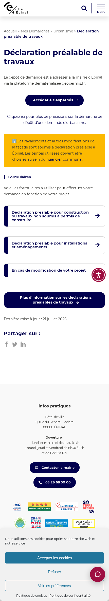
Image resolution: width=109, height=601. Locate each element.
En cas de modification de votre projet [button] (49, 270)
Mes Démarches (35, 31)
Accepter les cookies (54, 558)
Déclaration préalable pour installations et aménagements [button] (49, 245)
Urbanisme (63, 31)
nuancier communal (64, 159)
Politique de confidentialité (69, 595)
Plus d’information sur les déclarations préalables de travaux (56, 300)
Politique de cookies (31, 595)
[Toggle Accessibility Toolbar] (98, 274)
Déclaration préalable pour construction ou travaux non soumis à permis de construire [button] (50, 216)
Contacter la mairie (58, 467)
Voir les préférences (54, 586)
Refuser (54, 572)
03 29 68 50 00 (57, 482)
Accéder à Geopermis (53, 100)
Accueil (10, 31)
